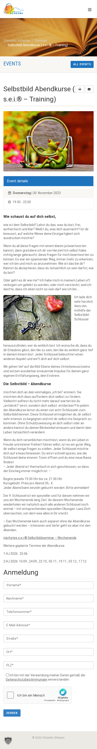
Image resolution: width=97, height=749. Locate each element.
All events (82, 64)
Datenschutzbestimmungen (26, 679)
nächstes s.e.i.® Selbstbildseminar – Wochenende (39, 538)
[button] (8, 741)
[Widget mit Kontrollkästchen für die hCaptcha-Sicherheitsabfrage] (37, 695)
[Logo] (32, 9)
